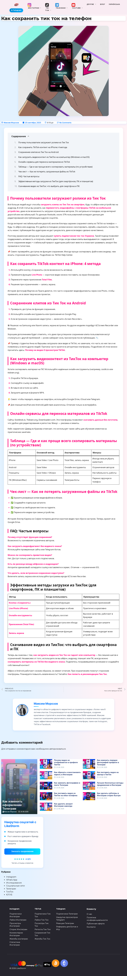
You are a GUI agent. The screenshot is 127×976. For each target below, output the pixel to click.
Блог (102, 4)
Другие (90, 4)
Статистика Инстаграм (15, 943)
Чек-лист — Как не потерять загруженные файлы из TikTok (46, 171)
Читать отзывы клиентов (22, 863)
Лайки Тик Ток (41, 920)
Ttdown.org (32, 419)
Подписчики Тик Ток (43, 915)
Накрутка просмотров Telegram (67, 918)
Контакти (91, 927)
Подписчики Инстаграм (16, 915)
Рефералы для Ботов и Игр (67, 928)
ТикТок (9, 892)
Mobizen (12, 328)
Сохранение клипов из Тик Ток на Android (38, 152)
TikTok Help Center (63, 255)
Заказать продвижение (22, 851)
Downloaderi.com (47, 419)
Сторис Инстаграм (18, 929)
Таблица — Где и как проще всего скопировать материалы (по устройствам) (55, 166)
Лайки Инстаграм (18, 920)
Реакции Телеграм (65, 923)
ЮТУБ (9, 895)
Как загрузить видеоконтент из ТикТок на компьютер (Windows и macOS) (54, 157)
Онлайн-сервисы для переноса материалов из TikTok (44, 162)
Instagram (11, 877)
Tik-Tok (47, 9)
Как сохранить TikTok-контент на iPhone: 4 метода (42, 147)
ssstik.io (105, 369)
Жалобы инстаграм (19, 939)
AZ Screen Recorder (104, 325)
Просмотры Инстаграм (15, 924)
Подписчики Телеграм (67, 914)
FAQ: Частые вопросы (28, 176)
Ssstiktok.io (20, 419)
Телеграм (11, 889)
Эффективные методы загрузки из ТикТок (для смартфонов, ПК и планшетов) (55, 181)
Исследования (14, 883)
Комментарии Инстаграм (16, 934)
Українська (114, 4)
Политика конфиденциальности (97, 918)
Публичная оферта (95, 923)
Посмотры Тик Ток (41, 924)
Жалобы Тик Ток (42, 939)
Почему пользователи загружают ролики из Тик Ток (43, 142)
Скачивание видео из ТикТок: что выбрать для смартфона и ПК (49, 186)
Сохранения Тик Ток (42, 934)
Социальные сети (15, 886)
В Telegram (16, 10)
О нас (89, 914)
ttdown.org (13, 372)
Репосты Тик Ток (43, 929)
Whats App (11, 880)
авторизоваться (57, 749)
